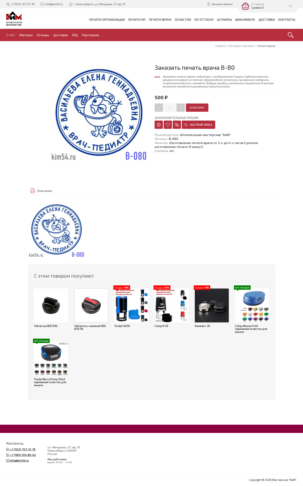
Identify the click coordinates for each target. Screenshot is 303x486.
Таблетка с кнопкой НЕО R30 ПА (90, 327)
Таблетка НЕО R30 (46, 326)
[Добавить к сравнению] (177, 125)
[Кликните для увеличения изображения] (56, 229)
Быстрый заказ (201, 124)
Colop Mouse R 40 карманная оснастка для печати (251, 329)
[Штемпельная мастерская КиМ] (14, 18)
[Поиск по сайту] (290, 35)
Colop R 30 (161, 326)
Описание (44, 191)
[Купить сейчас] (159, 125)
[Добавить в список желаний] (168, 125)
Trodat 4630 (122, 326)
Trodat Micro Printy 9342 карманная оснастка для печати (50, 382)
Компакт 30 (202, 326)
